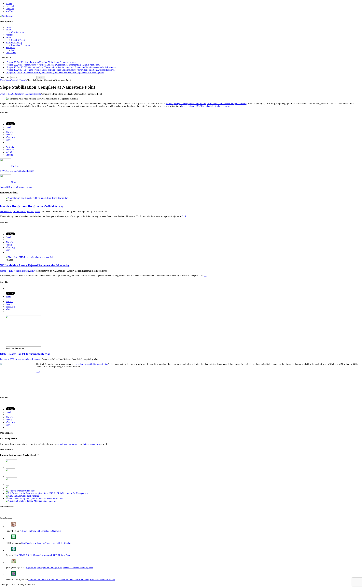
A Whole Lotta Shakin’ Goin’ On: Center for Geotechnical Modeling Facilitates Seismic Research (71, 579)
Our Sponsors (17, 32)
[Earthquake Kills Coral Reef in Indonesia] (10, 476)
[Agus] (13, 550)
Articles (9, 35)
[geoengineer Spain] (13, 562)
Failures (30, 211)
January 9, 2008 (7, 359)
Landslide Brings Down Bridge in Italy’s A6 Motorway (31, 205)
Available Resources (32, 359)
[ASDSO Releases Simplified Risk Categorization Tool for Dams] (11, 467)
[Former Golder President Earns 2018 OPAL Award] (47, 493)
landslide (10, 149)
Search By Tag (18, 40)
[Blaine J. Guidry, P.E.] (13, 575)
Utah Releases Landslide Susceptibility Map (25, 353)
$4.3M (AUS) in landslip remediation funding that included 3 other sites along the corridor (206, 103)
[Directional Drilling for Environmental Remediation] (34, 498)
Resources (10, 47)
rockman (20, 94)
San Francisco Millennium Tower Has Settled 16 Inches (46, 543)
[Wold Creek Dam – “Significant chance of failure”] (11, 484)
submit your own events (68, 444)
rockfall (9, 152)
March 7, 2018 (6, 271)
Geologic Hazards (33, 94)
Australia (10, 147)
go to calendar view (91, 444)
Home (8, 27)
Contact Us (11, 52)
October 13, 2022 (8, 94)
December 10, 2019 (9, 211)
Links (13, 50)
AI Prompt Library (14, 42)
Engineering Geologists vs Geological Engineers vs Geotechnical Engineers (59, 567)
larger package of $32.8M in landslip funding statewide (205, 106)
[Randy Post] (13, 526)
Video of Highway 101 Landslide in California (40, 531)
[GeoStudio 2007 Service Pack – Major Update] (7, 488)
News (8, 37)
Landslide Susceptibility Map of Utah (91, 364)
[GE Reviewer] (13, 538)
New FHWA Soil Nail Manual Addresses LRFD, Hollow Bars (42, 555)
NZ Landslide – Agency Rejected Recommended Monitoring (35, 265)
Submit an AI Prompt (20, 45)
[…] (184, 216)
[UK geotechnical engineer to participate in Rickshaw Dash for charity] (23, 496)
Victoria (9, 155)
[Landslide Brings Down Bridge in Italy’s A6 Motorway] (37, 198)
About (8, 29)
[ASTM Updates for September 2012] (31, 501)
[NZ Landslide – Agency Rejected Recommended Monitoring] (30, 257)
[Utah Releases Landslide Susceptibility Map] (23, 346)
